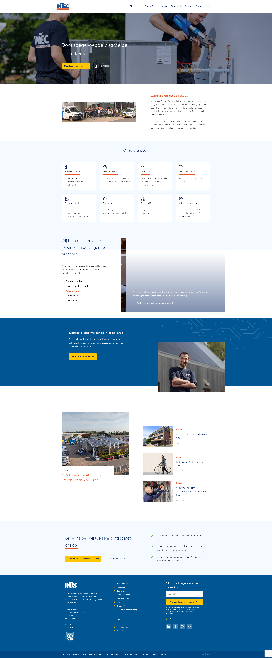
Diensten (134, 6)
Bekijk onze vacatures (81, 356)
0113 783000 (103, 66)
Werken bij (176, 6)
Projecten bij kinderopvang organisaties (151, 303)
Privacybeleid (170, 611)
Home (119, 620)
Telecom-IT (121, 606)
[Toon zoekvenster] (209, 6)
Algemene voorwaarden (150, 654)
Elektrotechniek (123, 598)
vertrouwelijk (176, 607)
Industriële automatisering (127, 610)
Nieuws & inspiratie (124, 627)
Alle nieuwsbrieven (177, 619)
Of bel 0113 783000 (118, 559)
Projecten (163, 6)
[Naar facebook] (175, 626)
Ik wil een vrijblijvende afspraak (81, 559)
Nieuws (188, 6)
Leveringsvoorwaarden (130, 654)
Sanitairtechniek (123, 587)
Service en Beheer (123, 595)
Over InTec (150, 6)
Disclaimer (76, 654)
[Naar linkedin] (168, 626)
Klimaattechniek (123, 583)
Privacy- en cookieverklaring (92, 654)
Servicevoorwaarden (187, 611)
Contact (199, 6)
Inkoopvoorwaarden (113, 654)
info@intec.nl (70, 627)
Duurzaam (121, 591)
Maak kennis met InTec (73, 66)
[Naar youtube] (189, 626)
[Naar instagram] (182, 626)
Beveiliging (121, 602)
